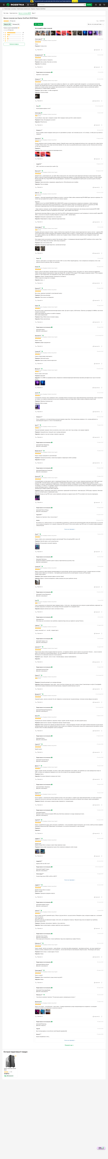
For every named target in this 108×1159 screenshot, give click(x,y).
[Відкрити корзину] (104, 4)
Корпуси (33, 8)
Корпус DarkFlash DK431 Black (10, 1069)
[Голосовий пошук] (84, 4)
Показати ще (69, 1045)
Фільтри (40, 24)
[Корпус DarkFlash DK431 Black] (10, 1061)
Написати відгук (14, 44)
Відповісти (40, 49)
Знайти (89, 4)
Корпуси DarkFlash (40, 8)
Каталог (32, 4)
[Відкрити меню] (3, 4)
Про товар (6, 13)
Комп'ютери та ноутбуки (10, 8)
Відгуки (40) (7, 24)
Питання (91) (16, 24)
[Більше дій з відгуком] (101, 49)
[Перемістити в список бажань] (15, 1056)
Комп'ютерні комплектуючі (23, 8)
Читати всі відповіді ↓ (69, 529)
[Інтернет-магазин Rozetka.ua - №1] (15, 4)
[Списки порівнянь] (100, 4)
